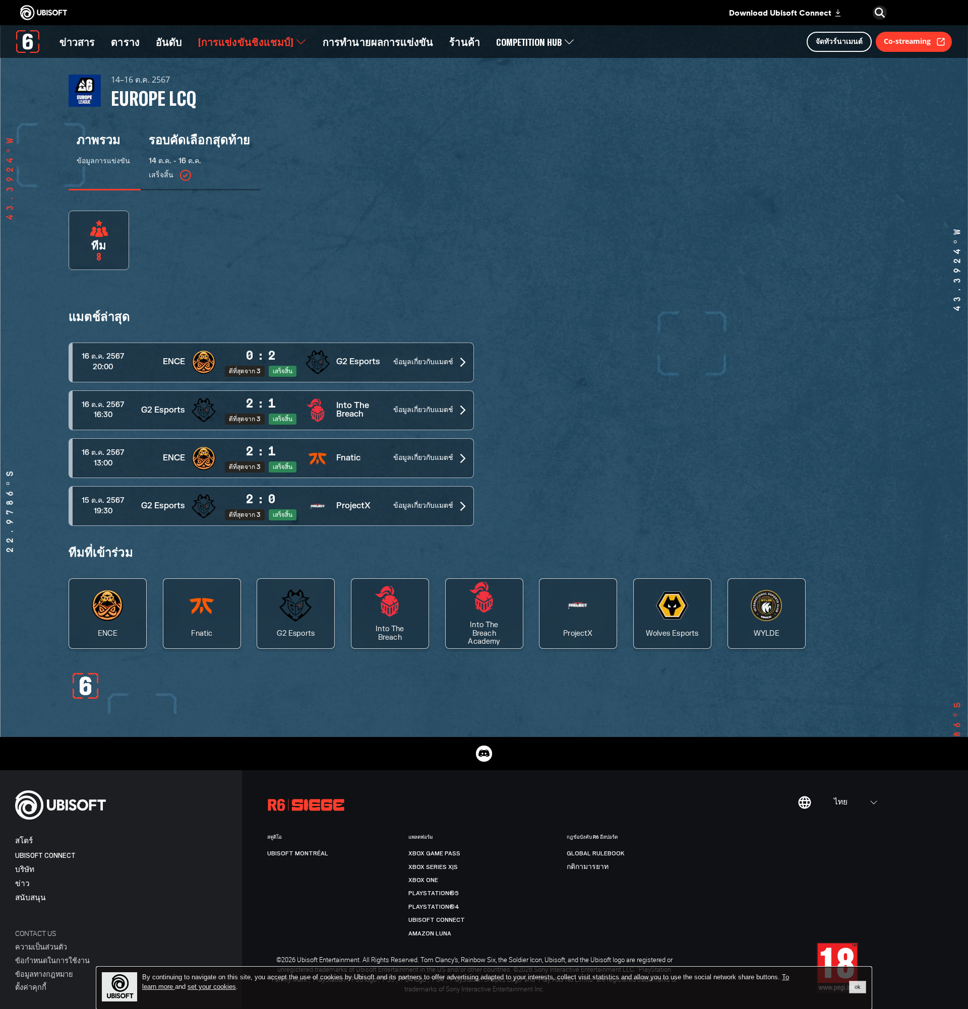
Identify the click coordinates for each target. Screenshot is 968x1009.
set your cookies (212, 986)
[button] (271, 362)
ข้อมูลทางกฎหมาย (44, 974)
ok (858, 987)
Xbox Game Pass (434, 853)
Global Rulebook (596, 853)
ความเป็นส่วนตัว (41, 947)
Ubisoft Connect (45, 855)
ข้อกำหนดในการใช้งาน (52, 960)
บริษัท (24, 869)
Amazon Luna (429, 933)
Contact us (35, 933)
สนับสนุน (30, 898)
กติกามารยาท (588, 866)
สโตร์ (24, 841)
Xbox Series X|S (433, 866)
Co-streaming (907, 41)
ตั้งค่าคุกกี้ (30, 987)
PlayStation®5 (433, 893)
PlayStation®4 (433, 906)
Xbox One (423, 880)
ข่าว (22, 884)
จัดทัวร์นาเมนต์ (839, 41)
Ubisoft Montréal (297, 853)
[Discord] (484, 754)
